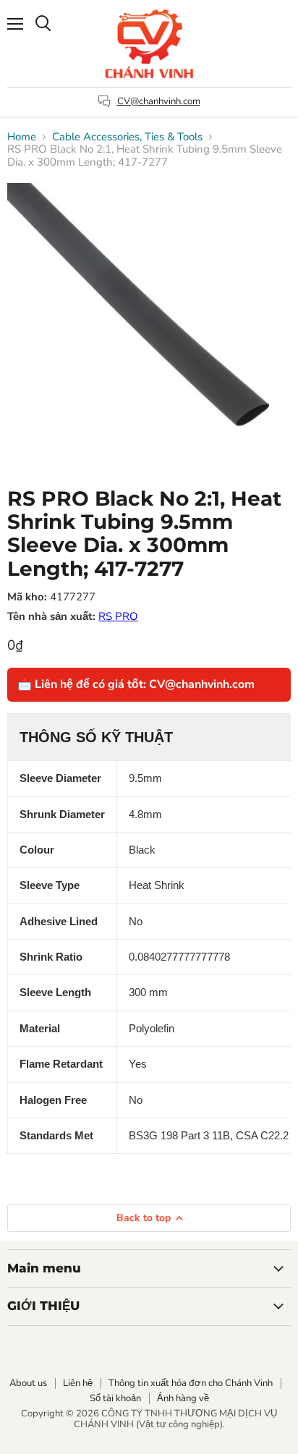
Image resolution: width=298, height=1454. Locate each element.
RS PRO (118, 616)
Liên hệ (78, 1383)
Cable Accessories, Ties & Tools (127, 137)
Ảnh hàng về (183, 1398)
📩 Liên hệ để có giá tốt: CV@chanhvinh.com (136, 684)
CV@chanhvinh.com (158, 101)
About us (28, 1383)
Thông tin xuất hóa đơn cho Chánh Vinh (190, 1383)
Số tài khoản (115, 1398)
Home (21, 137)
